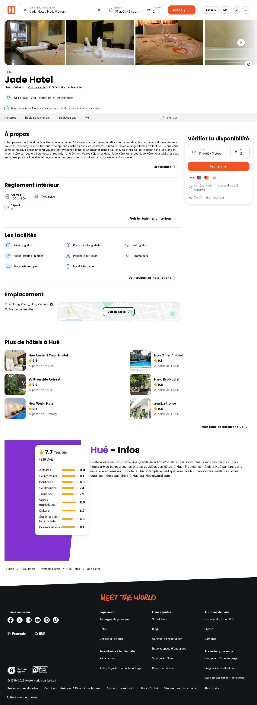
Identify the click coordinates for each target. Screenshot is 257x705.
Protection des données (23, 688)
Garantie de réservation (167, 638)
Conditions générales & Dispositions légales (72, 688)
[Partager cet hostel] (248, 64)
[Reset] (99, 9)
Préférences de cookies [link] (22, 697)
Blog (155, 629)
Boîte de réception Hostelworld (225, 677)
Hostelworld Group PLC (219, 619)
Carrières (210, 638)
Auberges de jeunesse (114, 619)
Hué (8, 87)
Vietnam (18, 87)
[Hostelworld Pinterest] (47, 620)
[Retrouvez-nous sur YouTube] (38, 620)
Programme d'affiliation (219, 668)
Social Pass (159, 619)
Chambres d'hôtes (111, 638)
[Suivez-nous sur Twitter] (20, 620)
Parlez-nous (107, 658)
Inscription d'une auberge (221, 658)
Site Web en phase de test (181, 688)
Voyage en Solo (162, 658)
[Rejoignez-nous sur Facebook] (11, 620)
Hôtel (9, 72)
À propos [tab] (10, 117)
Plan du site (212, 688)
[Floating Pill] (241, 42)
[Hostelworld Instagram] (29, 620)
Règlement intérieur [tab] (37, 117)
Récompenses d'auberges (169, 648)
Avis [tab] (87, 117)
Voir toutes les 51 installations (52, 98)
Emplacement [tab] (67, 117)
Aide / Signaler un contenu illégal (121, 668)
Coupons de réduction (120, 688)
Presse (209, 629)
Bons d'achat (149, 688)
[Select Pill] (236, 10)
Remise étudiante (163, 668)
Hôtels (104, 629)
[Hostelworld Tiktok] (56, 620)
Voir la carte (37, 87)
